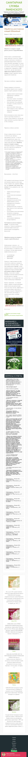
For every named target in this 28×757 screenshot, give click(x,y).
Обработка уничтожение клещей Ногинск (13, 316)
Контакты (14, 712)
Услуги (14, 589)
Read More (14, 606)
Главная (14, 737)
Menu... (6, 15)
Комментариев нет (17, 34)
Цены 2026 (14, 621)
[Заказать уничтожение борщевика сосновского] (14, 369)
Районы (14, 685)
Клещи (14, 739)
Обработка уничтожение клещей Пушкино (12, 314)
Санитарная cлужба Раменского (14, 6)
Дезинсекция (7, 309)
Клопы (14, 651)
